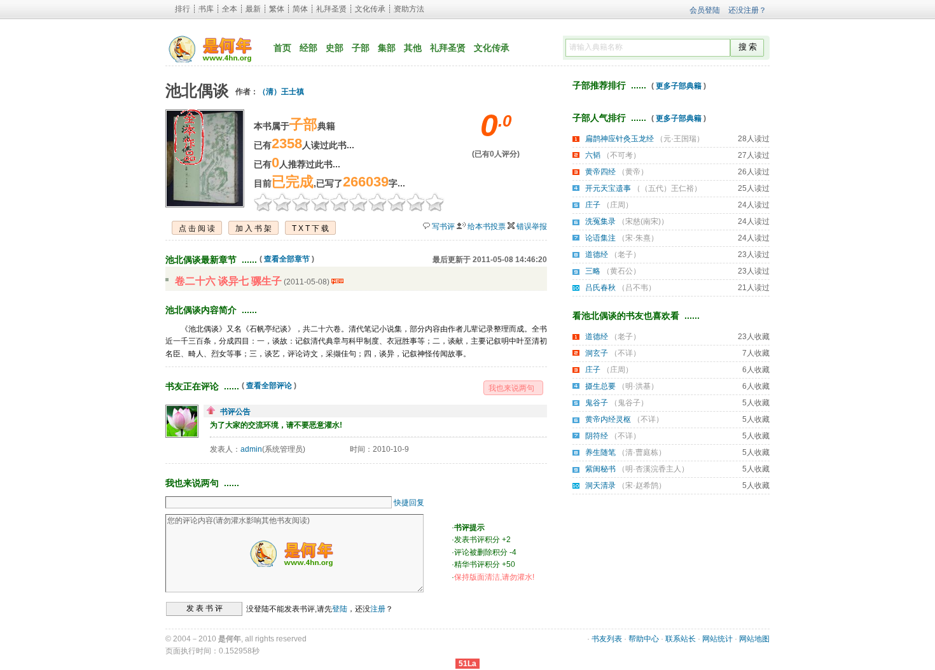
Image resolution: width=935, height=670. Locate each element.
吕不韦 (636, 287)
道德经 (596, 254)
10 (435, 201)
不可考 (621, 155)
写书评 (443, 226)
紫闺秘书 (600, 468)
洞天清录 (600, 485)
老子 (625, 254)
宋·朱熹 (638, 238)
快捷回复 (409, 502)
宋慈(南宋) (643, 221)
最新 (253, 8)
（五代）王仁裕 (667, 188)
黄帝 (633, 171)
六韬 (592, 155)
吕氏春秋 (600, 287)
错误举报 (531, 226)
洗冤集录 (600, 221)
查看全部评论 (269, 385)
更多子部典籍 (679, 85)
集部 (387, 48)
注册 (377, 608)
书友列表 (607, 638)
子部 (361, 48)
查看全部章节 (287, 259)
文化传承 (370, 8)
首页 (282, 48)
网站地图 (754, 638)
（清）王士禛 (281, 91)
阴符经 (596, 435)
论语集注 (600, 238)
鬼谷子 (596, 402)
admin (251, 449)
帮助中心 (643, 638)
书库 (206, 8)
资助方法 (409, 8)
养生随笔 (600, 452)
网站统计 (717, 638)
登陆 (339, 608)
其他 (413, 48)
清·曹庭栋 (641, 452)
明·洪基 (638, 386)
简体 (300, 8)
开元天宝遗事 (608, 188)
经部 (308, 48)
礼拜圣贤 (331, 8)
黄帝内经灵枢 (608, 419)
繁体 (276, 8)
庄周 (617, 204)
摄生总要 (600, 386)
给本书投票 (487, 226)
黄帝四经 (600, 171)
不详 (625, 353)
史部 (334, 48)
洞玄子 (596, 353)
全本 (229, 8)
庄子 (592, 204)
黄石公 (621, 271)
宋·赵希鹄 (641, 485)
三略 (592, 271)
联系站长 (680, 638)
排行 (182, 8)
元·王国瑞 (679, 138)
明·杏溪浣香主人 (653, 468)
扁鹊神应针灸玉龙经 (619, 138)
